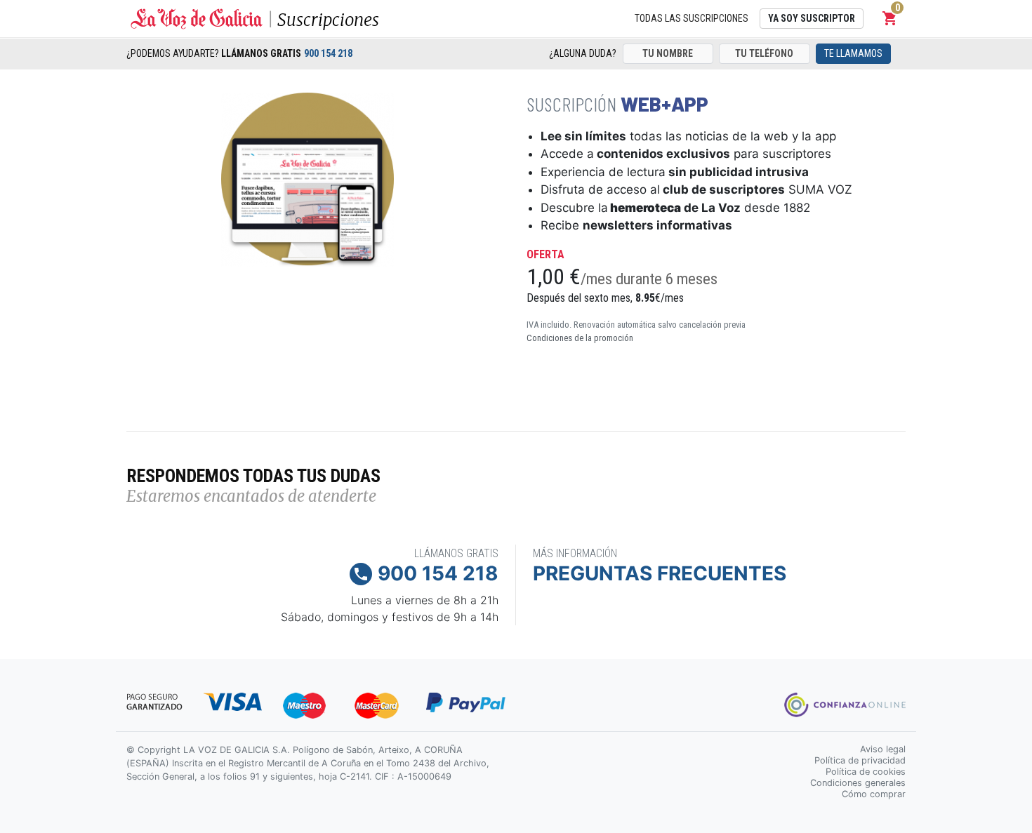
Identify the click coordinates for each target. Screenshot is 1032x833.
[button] (890, 18)
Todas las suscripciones (691, 18)
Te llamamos (853, 53)
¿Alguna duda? (582, 53)
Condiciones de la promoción (580, 338)
